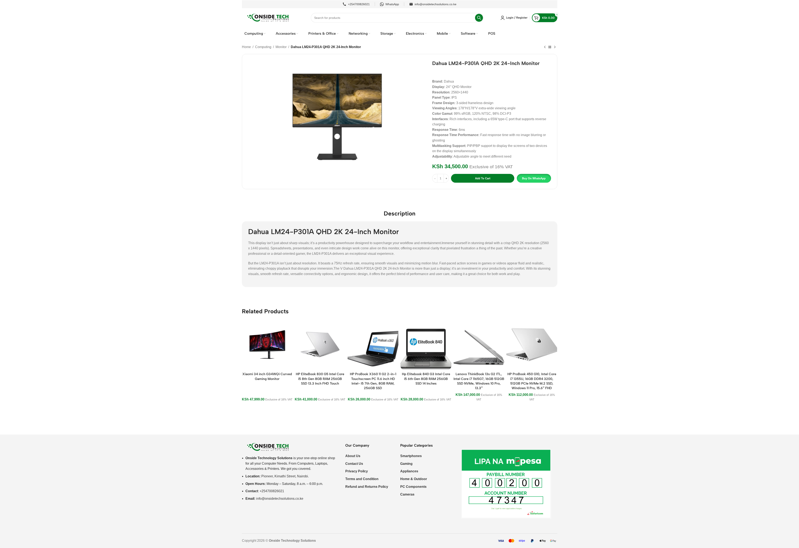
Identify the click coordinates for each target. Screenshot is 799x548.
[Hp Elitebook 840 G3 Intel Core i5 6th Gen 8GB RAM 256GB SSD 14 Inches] (425, 344)
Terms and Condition (362, 479)
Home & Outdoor (413, 479)
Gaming (406, 463)
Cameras (407, 494)
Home (246, 47)
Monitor (281, 47)
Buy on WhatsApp (534, 178)
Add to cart (482, 178)
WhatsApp (392, 4)
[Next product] (554, 47)
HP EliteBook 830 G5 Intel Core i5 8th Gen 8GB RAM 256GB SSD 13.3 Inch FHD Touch (320, 378)
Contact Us (354, 463)
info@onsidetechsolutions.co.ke (435, 4)
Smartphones (411, 456)
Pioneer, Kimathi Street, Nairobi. (285, 476)
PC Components (413, 486)
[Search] (479, 18)
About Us (352, 456)
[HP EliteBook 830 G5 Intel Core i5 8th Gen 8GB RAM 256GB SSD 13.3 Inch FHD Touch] (320, 344)
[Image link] (268, 447)
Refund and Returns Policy (366, 486)
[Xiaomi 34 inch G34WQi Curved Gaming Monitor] (267, 344)
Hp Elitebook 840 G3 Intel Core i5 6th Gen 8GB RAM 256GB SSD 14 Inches (426, 378)
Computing (263, 47)
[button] (533, 178)
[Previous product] (544, 47)
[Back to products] (549, 47)
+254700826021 (359, 4)
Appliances (409, 471)
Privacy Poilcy (356, 471)
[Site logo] (268, 17)
